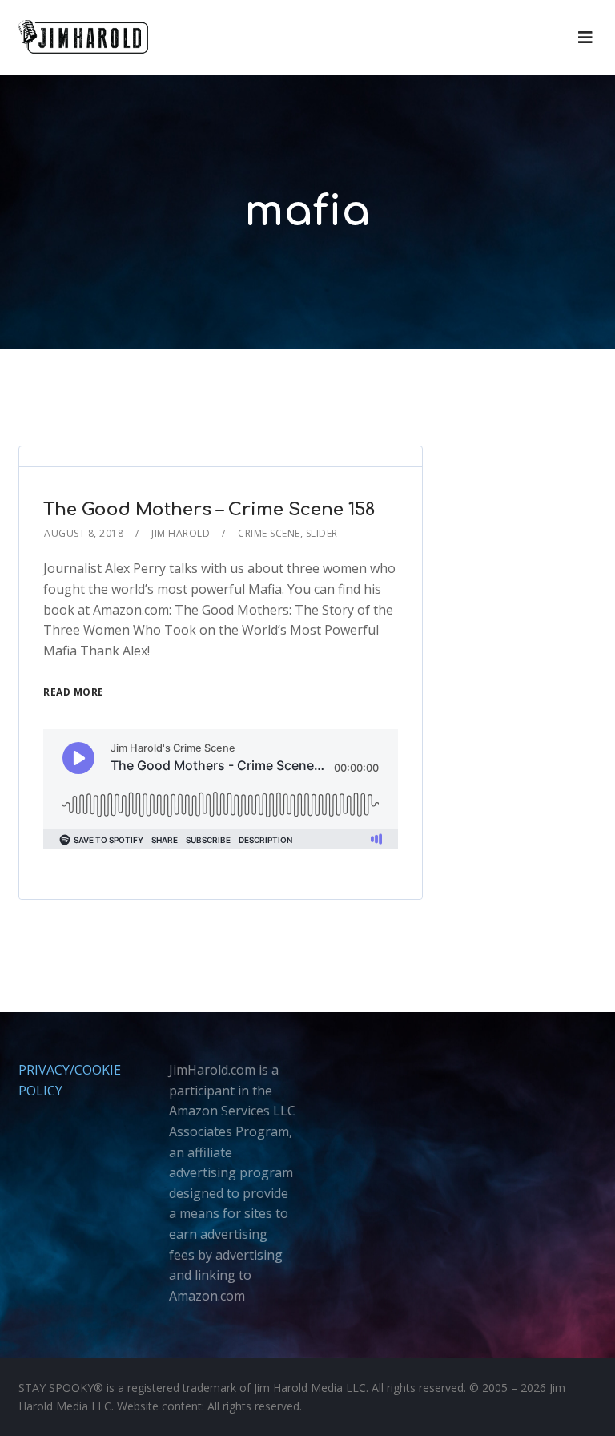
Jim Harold (180, 533)
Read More (73, 692)
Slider (322, 533)
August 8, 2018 (83, 533)
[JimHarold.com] (83, 37)
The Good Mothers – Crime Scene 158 (209, 509)
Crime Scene (269, 533)
